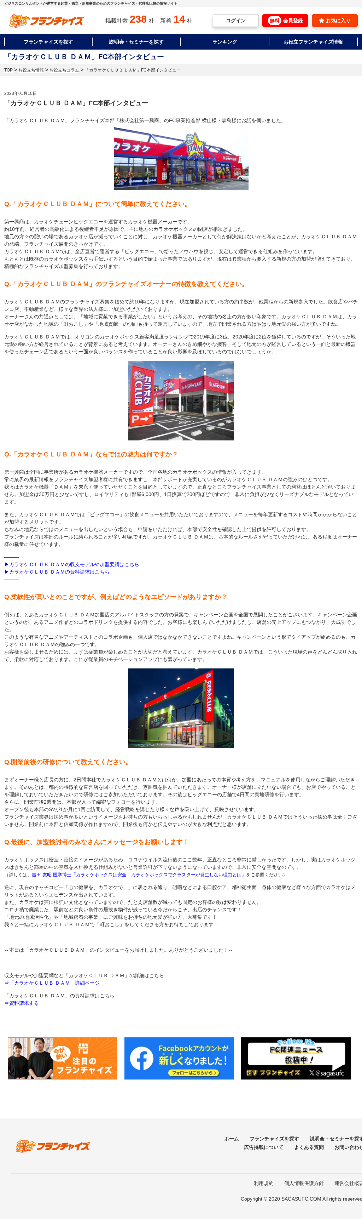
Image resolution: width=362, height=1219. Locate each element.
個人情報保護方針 (304, 1183)
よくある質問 (309, 1147)
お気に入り (338, 20)
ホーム (231, 1138)
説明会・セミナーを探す (136, 42)
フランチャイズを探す (48, 42)
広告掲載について (264, 1147)
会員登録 (286, 20)
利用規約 (264, 1183)
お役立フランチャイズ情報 (313, 42)
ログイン (236, 20)
